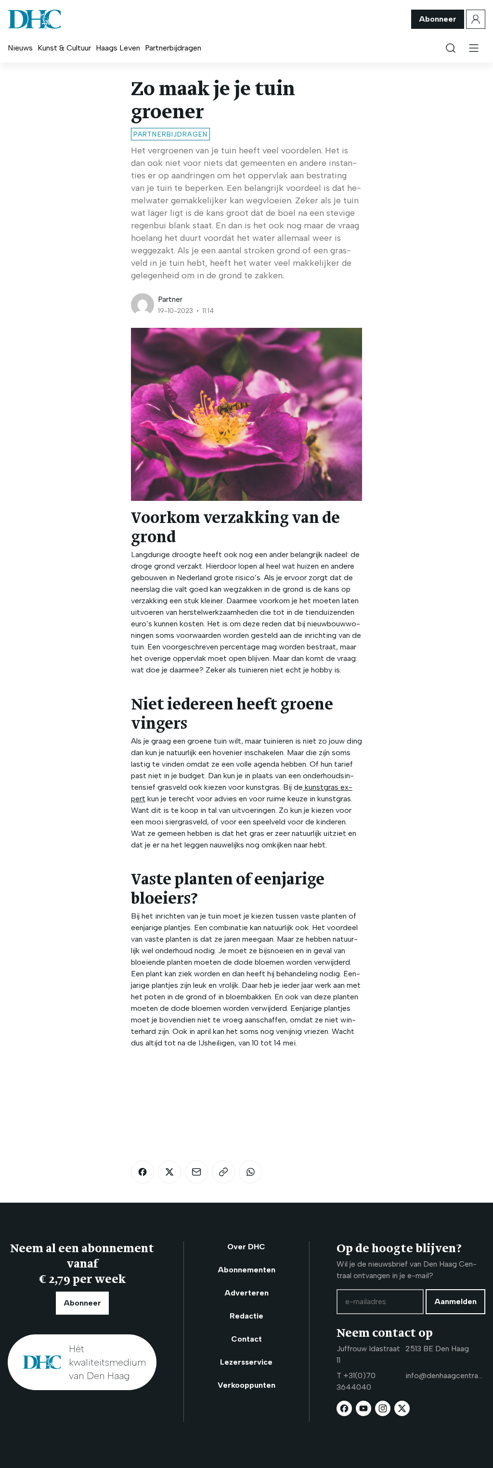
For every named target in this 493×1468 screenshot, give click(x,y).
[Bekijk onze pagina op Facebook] (344, 1408)
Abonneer (437, 19)
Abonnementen (246, 1269)
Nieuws (20, 47)
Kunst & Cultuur (64, 47)
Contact (246, 1339)
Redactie (246, 1315)
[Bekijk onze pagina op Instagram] (382, 1408)
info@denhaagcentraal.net (445, 1375)
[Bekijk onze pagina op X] (402, 1408)
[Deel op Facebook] (142, 1171)
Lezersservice (246, 1362)
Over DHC (246, 1246)
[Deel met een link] (223, 1171)
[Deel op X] (169, 1171)
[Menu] (473, 48)
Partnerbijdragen (173, 47)
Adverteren (246, 1292)
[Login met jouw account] (475, 19)
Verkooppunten (246, 1385)
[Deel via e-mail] (196, 1171)
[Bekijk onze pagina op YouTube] (363, 1408)
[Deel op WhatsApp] (250, 1171)
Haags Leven (118, 47)
